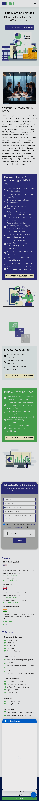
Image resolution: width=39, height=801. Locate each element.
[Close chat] (34, 795)
